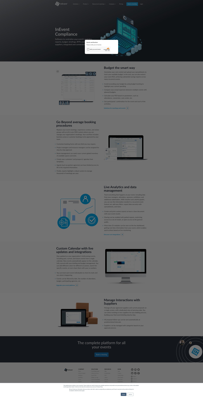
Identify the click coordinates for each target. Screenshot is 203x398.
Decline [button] (130, 394)
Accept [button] (123, 394)
